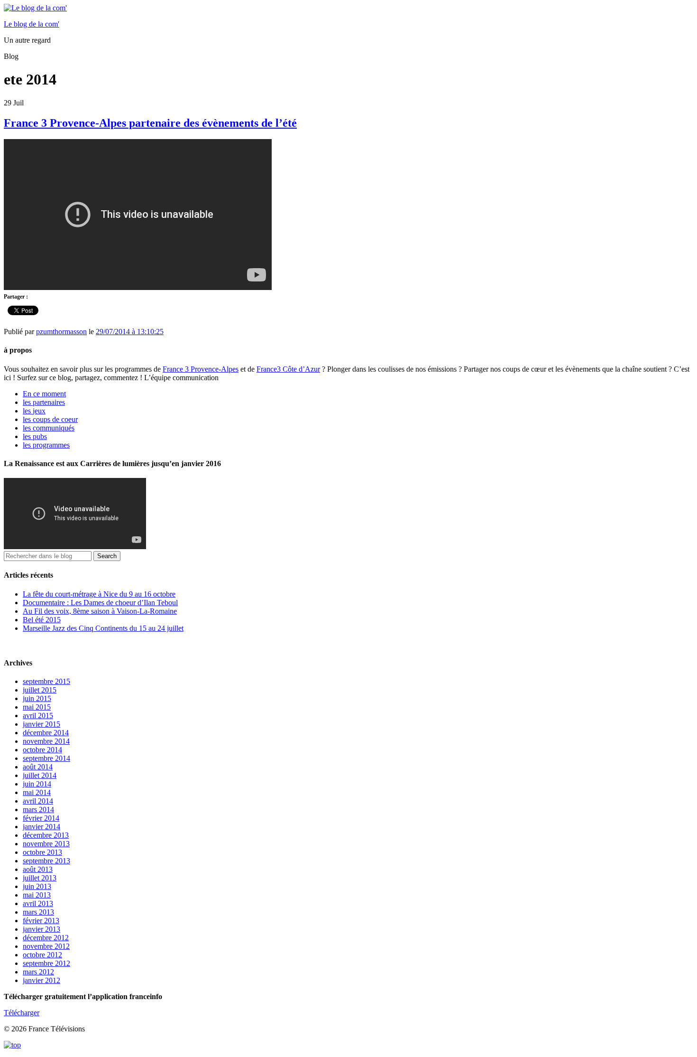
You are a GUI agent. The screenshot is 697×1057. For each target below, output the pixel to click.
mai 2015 (37, 707)
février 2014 (41, 818)
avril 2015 (38, 715)
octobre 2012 (42, 955)
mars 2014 (38, 809)
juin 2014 (37, 784)
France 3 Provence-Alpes (200, 369)
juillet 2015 (39, 690)
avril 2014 (38, 801)
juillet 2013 (39, 878)
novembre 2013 (46, 844)
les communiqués (48, 428)
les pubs (35, 436)
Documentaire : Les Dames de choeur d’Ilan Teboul (100, 603)
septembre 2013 (46, 861)
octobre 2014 (42, 750)
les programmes (46, 445)
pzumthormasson (61, 331)
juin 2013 (37, 886)
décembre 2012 (46, 938)
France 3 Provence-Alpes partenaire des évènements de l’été (150, 123)
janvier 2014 (41, 827)
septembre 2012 (46, 963)
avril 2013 (38, 903)
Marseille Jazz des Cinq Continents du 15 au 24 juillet (103, 628)
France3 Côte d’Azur (288, 369)
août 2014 (38, 767)
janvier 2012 (41, 980)
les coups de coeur (50, 419)
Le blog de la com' (31, 24)
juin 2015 (37, 698)
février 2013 (41, 921)
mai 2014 (37, 792)
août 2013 (38, 869)
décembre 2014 (46, 733)
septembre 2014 (46, 758)
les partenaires (44, 402)
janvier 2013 (41, 929)
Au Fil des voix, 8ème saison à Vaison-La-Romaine (100, 611)
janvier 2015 (41, 724)
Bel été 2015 (42, 620)
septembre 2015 (46, 681)
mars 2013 (38, 912)
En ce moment (44, 394)
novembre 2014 (46, 741)
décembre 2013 (46, 835)
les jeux (34, 411)
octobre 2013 (42, 852)
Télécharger (21, 1013)
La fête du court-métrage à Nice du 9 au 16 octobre (99, 594)
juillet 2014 (39, 775)
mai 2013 (37, 895)
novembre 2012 (46, 946)
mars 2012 (38, 972)
